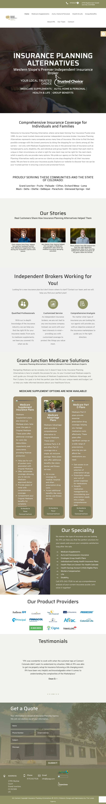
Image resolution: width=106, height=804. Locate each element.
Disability (65, 577)
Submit (53, 763)
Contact (71, 22)
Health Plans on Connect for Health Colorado (79, 564)
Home (27, 14)
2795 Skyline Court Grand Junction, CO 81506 (90, 4)
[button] (103, 34)
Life (62, 574)
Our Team (61, 22)
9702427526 (74, 3)
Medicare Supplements (40, 14)
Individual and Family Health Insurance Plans (79, 561)
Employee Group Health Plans (73, 558)
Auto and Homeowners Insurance (75, 555)
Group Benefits (91, 14)
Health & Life (77, 14)
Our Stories (53, 213)
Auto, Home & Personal (61, 14)
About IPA (51, 22)
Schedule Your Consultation (25, 511)
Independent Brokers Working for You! (53, 280)
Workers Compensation (70, 571)
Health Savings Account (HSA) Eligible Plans (79, 567)
